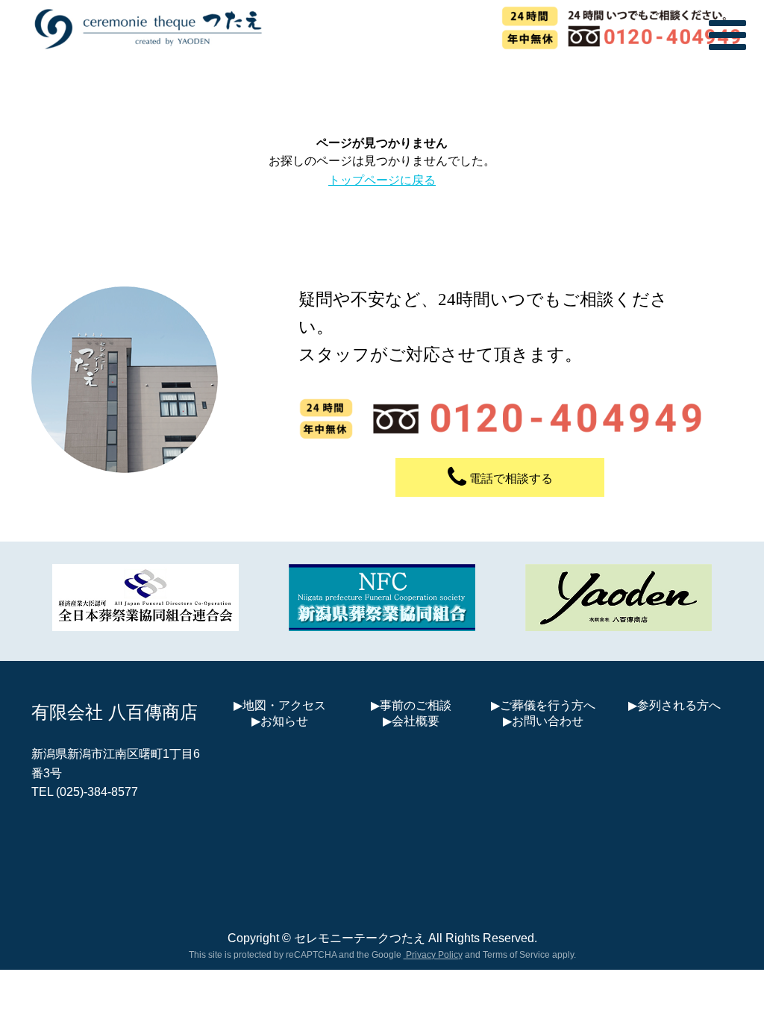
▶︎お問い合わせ (543, 721)
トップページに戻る (382, 180)
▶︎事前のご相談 (411, 705)
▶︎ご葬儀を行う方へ (543, 705)
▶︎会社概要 (411, 721)
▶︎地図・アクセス (280, 705)
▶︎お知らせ (279, 721)
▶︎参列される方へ (674, 705)
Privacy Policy (433, 955)
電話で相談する (509, 478)
